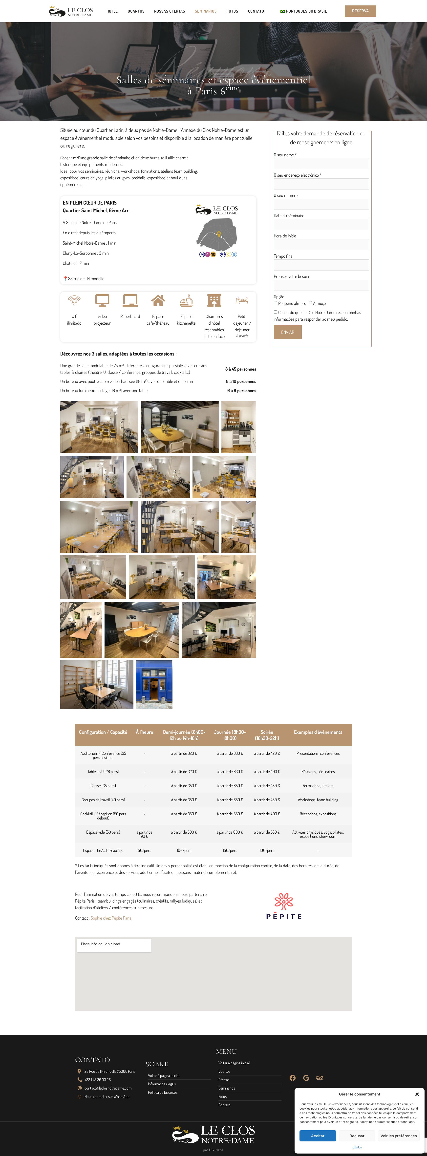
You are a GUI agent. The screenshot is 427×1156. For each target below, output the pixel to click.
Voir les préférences (399, 1136)
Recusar (357, 1136)
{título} (357, 1147)
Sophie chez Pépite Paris (111, 918)
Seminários (206, 11)
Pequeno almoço (292, 303)
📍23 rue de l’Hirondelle (83, 278)
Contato (256, 11)
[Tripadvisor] (320, 1078)
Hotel (112, 11)
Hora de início (285, 235)
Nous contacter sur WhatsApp (107, 1096)
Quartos (136, 11)
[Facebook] (292, 1078)
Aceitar (317, 1136)
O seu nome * (285, 154)
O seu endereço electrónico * (298, 175)
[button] (417, 1094)
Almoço (319, 303)
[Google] (306, 1078)
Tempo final (284, 256)
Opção (279, 296)
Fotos (232, 11)
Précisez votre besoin (291, 276)
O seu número (286, 195)
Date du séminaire (289, 215)
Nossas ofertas (169, 11)
